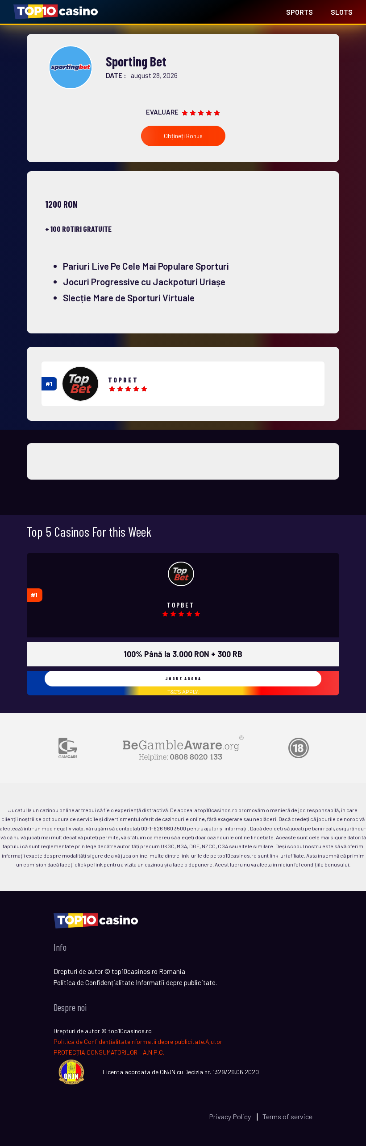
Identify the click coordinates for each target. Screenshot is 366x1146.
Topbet (123, 380)
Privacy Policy (230, 1116)
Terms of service (287, 1116)
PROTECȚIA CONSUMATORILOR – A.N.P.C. (109, 1052)
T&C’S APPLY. (183, 692)
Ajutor (213, 1041)
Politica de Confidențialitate (92, 1041)
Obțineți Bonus (183, 136)
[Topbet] (80, 384)
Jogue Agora (183, 678)
